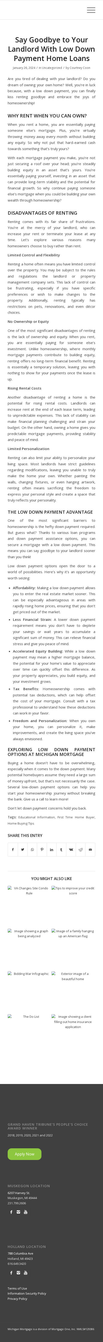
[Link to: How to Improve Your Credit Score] (73, 907)
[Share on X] (22, 849)
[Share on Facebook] (12, 849)
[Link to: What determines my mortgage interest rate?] (29, 950)
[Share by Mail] (90, 849)
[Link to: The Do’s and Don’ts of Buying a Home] (29, 1035)
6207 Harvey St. (19, 1193)
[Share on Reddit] (80, 849)
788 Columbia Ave (20, 1253)
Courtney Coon (80, 68)
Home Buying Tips (21, 823)
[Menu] (88, 9)
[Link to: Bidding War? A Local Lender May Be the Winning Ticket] (29, 992)
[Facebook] (11, 1211)
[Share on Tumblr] (61, 849)
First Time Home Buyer (76, 817)
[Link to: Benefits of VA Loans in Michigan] (73, 950)
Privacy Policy (17, 1298)
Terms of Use (17, 1288)
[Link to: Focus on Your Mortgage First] (73, 992)
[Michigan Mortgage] (43, 9)
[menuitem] (88, 9)
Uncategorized (52, 68)
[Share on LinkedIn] (51, 849)
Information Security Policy (27, 1293)
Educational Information (36, 817)
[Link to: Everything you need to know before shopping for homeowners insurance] (73, 1035)
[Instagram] (18, 1211)
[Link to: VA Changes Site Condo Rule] (29, 907)
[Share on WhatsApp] (32, 849)
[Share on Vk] (71, 849)
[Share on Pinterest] (41, 849)
